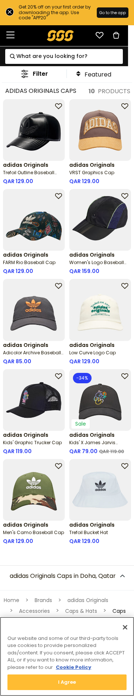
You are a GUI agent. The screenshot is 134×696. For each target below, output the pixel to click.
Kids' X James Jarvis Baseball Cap (92, 445)
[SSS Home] (60, 35)
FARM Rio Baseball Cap (29, 262)
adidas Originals (87, 600)
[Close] (125, 627)
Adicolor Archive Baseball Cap (32, 355)
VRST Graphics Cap (91, 172)
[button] (34, 73)
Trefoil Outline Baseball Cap (28, 175)
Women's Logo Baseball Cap (96, 265)
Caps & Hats (81, 611)
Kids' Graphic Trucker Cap (32, 442)
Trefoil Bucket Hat (88, 532)
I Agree (67, 682)
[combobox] (64, 56)
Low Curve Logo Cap (92, 352)
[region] (67, 656)
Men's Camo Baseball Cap (33, 532)
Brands (43, 600)
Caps (119, 611)
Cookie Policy (73, 667)
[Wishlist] (99, 35)
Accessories (34, 611)
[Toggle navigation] (10, 35)
